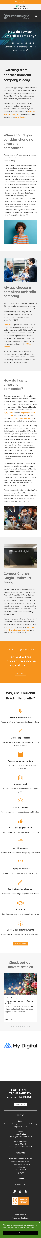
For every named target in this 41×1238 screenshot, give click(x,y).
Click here (21, 673)
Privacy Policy (20, 1214)
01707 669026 (20, 1144)
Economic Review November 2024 (19, 1001)
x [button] (39, 1222)
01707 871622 (23, 8)
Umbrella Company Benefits (20, 1161)
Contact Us (20, 1167)
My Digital (20, 1173)
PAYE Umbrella (20, 1184)
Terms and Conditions (20, 1218)
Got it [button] (20, 1233)
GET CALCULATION (20, 1104)
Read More (9, 1019)
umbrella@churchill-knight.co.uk (20, 1147)
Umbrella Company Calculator (20, 1159)
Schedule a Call (20, 1170)
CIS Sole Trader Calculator (20, 1164)
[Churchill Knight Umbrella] (17, 16)
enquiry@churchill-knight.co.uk (20, 1137)
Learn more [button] (30, 1227)
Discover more (20, 943)
